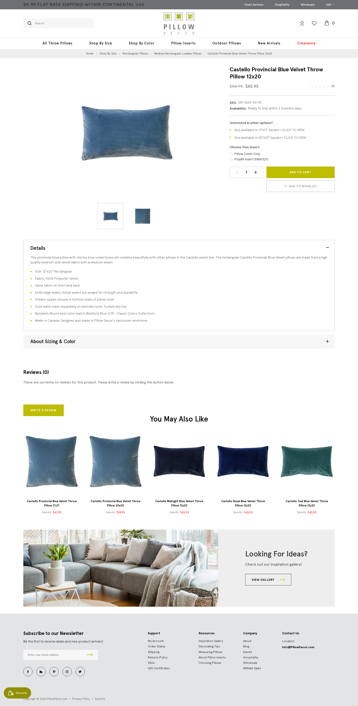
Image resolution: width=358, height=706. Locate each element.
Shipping (153, 652)
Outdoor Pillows (226, 43)
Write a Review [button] (43, 410)
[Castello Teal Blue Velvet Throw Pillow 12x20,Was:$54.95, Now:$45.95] (307, 461)
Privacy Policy (81, 698)
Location (288, 641)
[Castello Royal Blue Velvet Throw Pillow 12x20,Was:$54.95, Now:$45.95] (243, 461)
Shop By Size (100, 43)
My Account (156, 641)
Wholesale (308, 4)
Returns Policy (157, 657)
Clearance (306, 43)
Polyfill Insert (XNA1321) (251, 159)
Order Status (156, 646)
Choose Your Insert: (245, 147)
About (247, 641)
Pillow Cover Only (247, 154)
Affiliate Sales (252, 668)
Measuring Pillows (210, 652)
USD (329, 4)
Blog (246, 646)
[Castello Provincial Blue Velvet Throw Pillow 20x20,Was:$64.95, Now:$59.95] (115, 461)
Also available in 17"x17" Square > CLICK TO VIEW (269, 130)
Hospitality (282, 4)
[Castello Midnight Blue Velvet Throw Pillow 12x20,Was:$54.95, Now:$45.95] (179, 461)
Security (100, 698)
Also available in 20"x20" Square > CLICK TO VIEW (270, 137)
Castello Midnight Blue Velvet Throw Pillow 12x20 (179, 503)
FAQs (151, 662)
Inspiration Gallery (211, 641)
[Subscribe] (89, 655)
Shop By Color (141, 43)
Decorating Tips (209, 646)
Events (247, 652)
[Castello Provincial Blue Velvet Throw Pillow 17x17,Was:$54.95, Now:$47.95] (52, 461)
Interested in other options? (251, 123)
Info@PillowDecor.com (298, 647)
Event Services (254, 4)
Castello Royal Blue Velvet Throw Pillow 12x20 (243, 503)
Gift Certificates (159, 668)
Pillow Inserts (183, 43)
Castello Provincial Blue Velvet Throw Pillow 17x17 (52, 503)
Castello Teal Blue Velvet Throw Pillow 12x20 (307, 503)
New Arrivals (269, 43)
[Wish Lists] (314, 23)
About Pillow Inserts (212, 657)
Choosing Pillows (210, 662)
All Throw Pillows (58, 43)
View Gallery (263, 579)
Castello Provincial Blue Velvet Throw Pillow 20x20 (115, 503)
